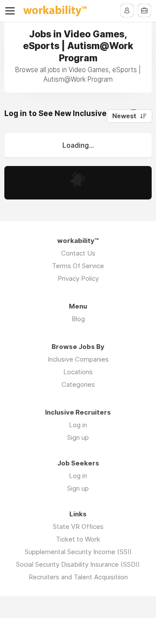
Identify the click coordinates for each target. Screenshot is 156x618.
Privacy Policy (78, 278)
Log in (78, 425)
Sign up (78, 437)
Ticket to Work (78, 539)
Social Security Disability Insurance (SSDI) (78, 564)
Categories (78, 384)
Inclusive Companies (78, 359)
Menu (11, 10)
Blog (78, 319)
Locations (78, 372)
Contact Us (78, 253)
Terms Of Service (78, 266)
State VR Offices (78, 526)
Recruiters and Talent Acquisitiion (78, 577)
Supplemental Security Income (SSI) (78, 552)
